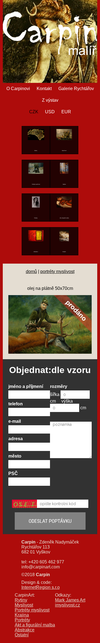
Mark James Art (70, 600)
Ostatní (22, 634)
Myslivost (24, 605)
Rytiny (21, 600)
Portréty (22, 620)
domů (31, 271)
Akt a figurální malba (35, 625)
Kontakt (44, 88)
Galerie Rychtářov (76, 88)
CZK (33, 111)
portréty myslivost (57, 271)
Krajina (22, 615)
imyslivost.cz (67, 605)
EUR (66, 111)
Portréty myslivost (32, 610)
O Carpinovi (18, 88)
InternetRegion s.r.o (40, 587)
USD (50, 111)
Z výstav (50, 100)
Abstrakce (24, 630)
